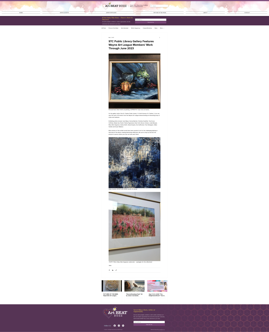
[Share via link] (116, 270)
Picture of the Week (113, 28)
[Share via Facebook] (109, 270)
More (161, 28)
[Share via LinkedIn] (112, 270)
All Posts (104, 28)
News (156, 28)
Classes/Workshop (147, 28)
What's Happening (135, 28)
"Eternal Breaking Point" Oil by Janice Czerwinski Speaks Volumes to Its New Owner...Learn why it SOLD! (134, 294)
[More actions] (159, 37)
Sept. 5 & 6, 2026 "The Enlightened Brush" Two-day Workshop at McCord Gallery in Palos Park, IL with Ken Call (157, 294)
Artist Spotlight (124, 28)
